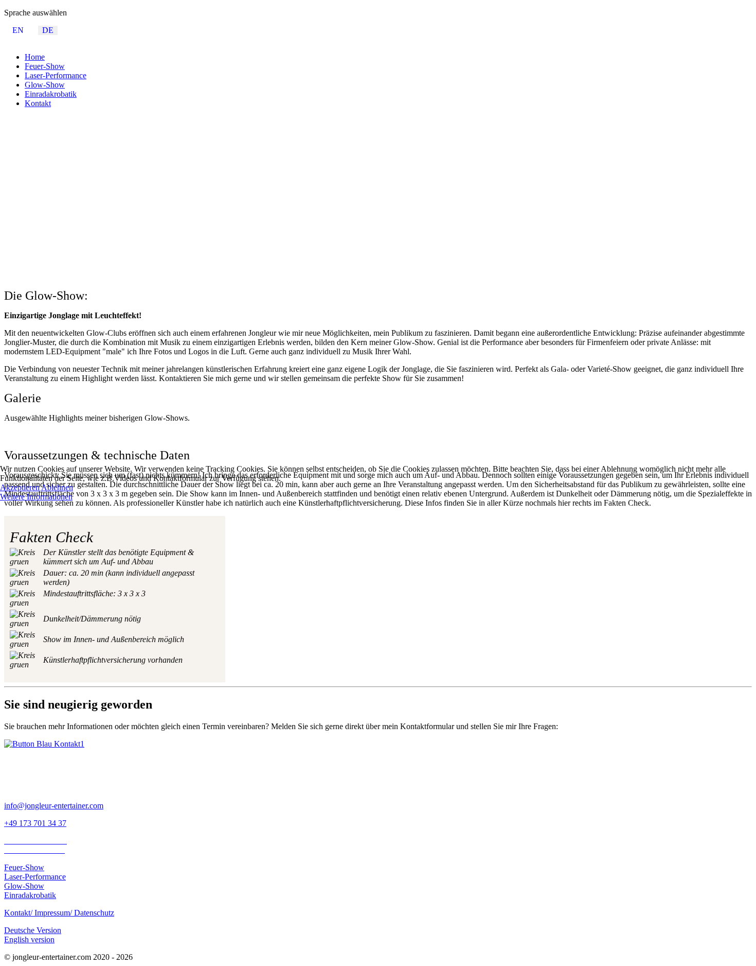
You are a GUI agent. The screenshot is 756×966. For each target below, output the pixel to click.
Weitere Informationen (36, 496)
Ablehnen (57, 487)
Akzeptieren (20, 487)
